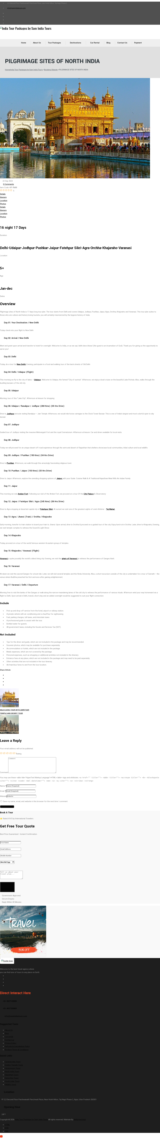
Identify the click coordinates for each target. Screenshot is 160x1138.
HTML (7, 1125)
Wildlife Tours (10, 1084)
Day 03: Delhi (10, 356)
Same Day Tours (11, 1078)
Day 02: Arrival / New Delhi (16, 338)
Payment (138, 43)
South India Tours (12, 1081)
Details (3, 194)
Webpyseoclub (80, 1119)
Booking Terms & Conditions (16, 1050)
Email (2, 791)
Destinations (75, 43)
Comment (4, 772)
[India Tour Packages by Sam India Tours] (80, 28)
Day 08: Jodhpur (11, 440)
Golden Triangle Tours (14, 1065)
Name (2, 786)
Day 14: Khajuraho (12, 535)
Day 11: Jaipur (10, 486)
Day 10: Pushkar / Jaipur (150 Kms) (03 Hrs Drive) (28, 470)
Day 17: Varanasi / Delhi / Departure (21, 584)
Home (23, 43)
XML (7, 1131)
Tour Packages (54, 43)
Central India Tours (12, 1062)
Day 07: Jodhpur (11, 424)
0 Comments (8, 184)
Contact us (122, 43)
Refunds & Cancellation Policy (17, 1046)
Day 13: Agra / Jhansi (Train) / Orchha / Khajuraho (28, 516)
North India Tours (12, 1071)
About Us (37, 43)
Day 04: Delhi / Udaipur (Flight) (19, 372)
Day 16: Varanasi (12, 566)
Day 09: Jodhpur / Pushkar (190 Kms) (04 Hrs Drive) (29, 455)
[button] (80, 322)
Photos (3, 204)
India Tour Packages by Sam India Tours (31, 1119)
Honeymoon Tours (12, 1068)
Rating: (19, 754)
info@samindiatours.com (16, 8)
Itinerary (3, 197)
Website (3, 796)
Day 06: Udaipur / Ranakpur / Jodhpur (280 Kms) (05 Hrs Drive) (34, 406)
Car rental (95, 43)
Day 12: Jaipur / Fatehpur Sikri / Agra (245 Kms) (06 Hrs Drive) (34, 501)
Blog (108, 43)
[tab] (80, 194)
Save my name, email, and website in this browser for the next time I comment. (35, 801)
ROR (6, 1128)
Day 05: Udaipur (11, 390)
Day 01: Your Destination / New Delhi (21, 322)
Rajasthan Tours (11, 1075)
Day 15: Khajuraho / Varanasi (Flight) (21, 550)
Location (3, 200)
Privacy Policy (10, 1043)
